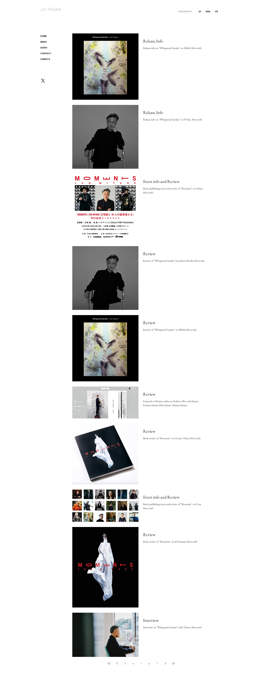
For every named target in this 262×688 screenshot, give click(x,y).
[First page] (108, 663)
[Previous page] (117, 663)
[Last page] (173, 663)
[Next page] (165, 663)
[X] (43, 80)
